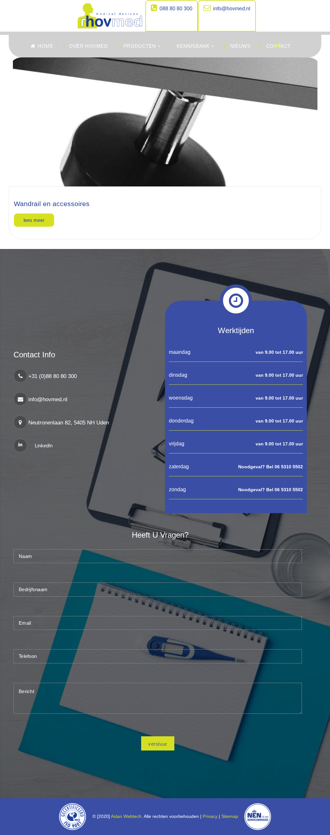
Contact (278, 46)
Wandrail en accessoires (52, 203)
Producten (140, 46)
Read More (34, 220)
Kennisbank (194, 46)
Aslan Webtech (126, 816)
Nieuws (240, 46)
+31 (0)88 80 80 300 (52, 376)
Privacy (210, 816)
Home (44, 46)
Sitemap (231, 816)
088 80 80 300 (176, 8)
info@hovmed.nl (231, 8)
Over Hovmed (88, 46)
